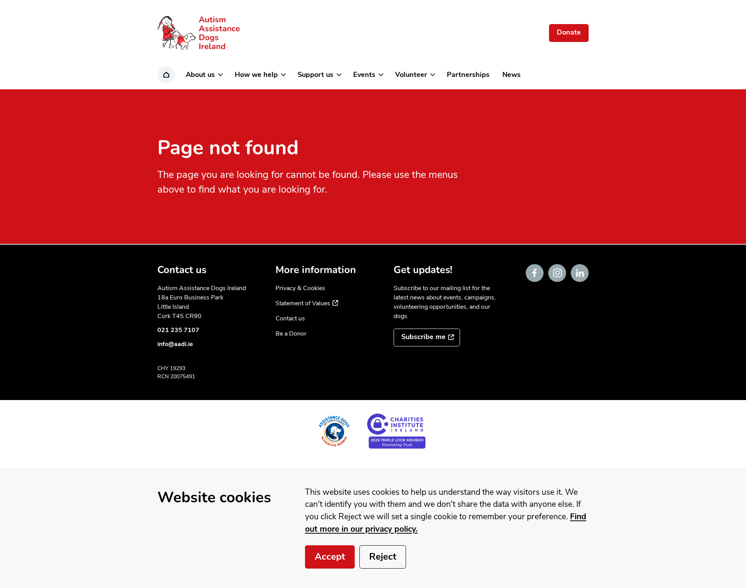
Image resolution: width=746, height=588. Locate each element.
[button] (204, 75)
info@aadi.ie (175, 344)
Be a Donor (291, 334)
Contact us (290, 318)
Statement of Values (306, 303)
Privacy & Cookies (300, 288)
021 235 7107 (178, 330)
